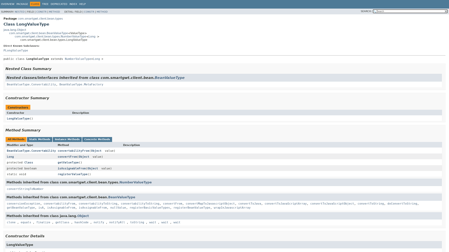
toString (137, 222)
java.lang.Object (15, 29)
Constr (41, 11)
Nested (20, 11)
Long (92, 36)
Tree (45, 4)
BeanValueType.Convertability (31, 84)
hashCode (82, 222)
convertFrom (67, 156)
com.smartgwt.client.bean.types (40, 18)
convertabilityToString (98, 203)
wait (152, 222)
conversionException (23, 203)
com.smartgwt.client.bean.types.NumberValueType (50, 36)
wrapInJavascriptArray (232, 207)
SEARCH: (366, 11)
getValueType (68, 162)
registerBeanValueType (191, 207)
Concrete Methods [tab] (97, 139)
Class (28, 162)
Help (82, 4)
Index (73, 4)
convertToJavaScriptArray (286, 203)
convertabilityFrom (73, 150)
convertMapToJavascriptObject (210, 203)
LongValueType (18, 118)
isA (41, 207)
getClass (62, 222)
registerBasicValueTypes (150, 207)
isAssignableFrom (72, 168)
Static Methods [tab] (39, 139)
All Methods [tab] (16, 139)
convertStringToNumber (25, 189)
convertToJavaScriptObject (332, 203)
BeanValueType (170, 78)
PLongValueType (16, 50)
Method (54, 11)
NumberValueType (78, 59)
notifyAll (117, 222)
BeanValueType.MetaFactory (81, 84)
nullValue (118, 207)
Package (22, 4)
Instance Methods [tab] (67, 139)
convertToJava (249, 203)
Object (96, 150)
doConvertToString (402, 203)
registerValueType (73, 174)
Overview (7, 4)
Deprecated (59, 4)
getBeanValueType (21, 207)
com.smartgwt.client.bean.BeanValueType (38, 33)
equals (26, 222)
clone (11, 222)
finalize (43, 222)
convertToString (371, 203)
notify (99, 222)
